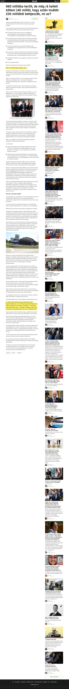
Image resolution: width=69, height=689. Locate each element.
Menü (3, 1)
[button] (8, 353)
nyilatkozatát (13, 171)
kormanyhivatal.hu (29, 118)
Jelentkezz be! (65, 1)
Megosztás (35, 18)
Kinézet (57, 1)
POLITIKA (9, 19)
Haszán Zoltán (10, 18)
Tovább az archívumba (54, 676)
